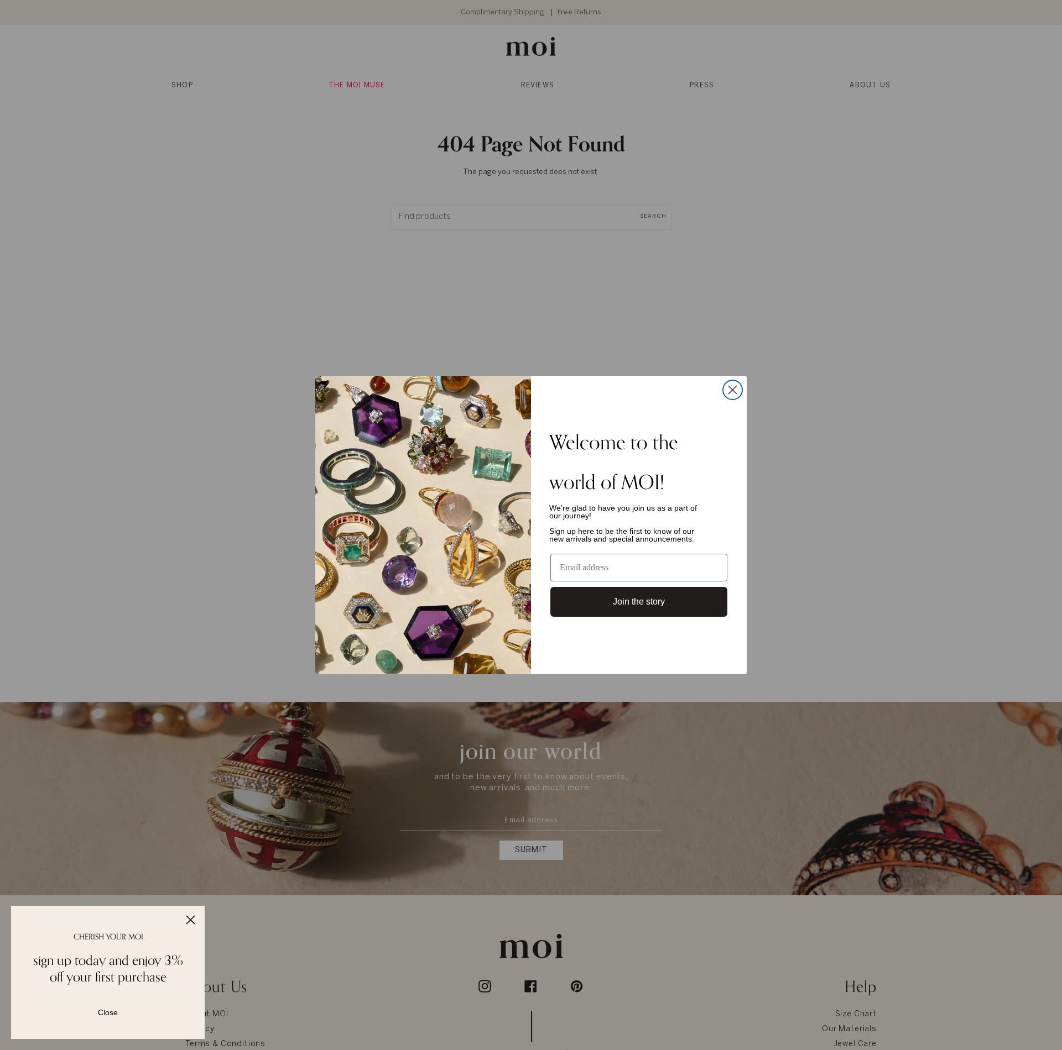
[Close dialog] (732, 390)
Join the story (639, 601)
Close (108, 1012)
